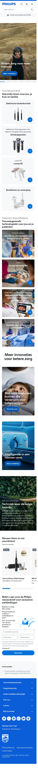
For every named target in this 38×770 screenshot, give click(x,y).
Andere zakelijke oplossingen (14, 694)
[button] (30, 119)
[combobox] (13, 9)
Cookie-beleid (7, 751)
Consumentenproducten (12, 682)
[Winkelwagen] (26, 4)
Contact (6, 705)
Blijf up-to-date (8, 711)
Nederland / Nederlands (10, 729)
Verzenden (18, 652)
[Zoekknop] (32, 10)
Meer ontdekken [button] (9, 73)
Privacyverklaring (8, 747)
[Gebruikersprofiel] (21, 4)
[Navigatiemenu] (32, 4)
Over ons (6, 699)
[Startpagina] (9, 4)
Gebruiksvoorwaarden (25, 747)
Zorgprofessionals (10, 688)
